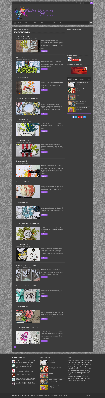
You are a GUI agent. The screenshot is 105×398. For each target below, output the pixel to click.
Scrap (27, 22)
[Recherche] (91, 3)
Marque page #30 (22, 57)
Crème (82, 367)
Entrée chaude (82, 368)
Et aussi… (50, 22)
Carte (81, 364)
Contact (61, 22)
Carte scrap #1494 (22, 307)
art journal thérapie (85, 360)
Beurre (89, 362)
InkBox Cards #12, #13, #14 (82, 101)
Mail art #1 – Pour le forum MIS (27, 99)
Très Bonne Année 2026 (81, 88)
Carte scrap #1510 (22, 182)
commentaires (82, 79)
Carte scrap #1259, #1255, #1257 (27, 327)
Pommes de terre (71, 376)
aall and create (71, 360)
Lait (87, 372)
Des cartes (28, 80)
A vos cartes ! (83, 362)
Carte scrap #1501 (22, 244)
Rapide (80, 376)
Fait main (71, 370)
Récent (69, 79)
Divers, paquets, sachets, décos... (31, 38)
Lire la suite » (44, 51)
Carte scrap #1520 (22, 140)
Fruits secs (79, 372)
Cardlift (76, 365)
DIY (85, 367)
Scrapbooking (81, 378)
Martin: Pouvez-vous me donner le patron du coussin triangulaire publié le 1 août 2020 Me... (26, 366)
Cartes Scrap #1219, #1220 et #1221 (28, 223)
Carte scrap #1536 (22, 78)
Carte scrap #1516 (22, 161)
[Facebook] (76, 3)
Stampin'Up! (72, 380)
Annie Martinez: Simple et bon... (23, 374)
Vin (84, 380)
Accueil (15, 22)
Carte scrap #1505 (22, 203)
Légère (70, 374)
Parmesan (89, 374)
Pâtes (76, 376)
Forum (79, 370)
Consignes (77, 367)
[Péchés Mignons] (35, 12)
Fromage (74, 372)
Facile (90, 369)
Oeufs (80, 374)
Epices (86, 368)
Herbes (84, 372)
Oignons (84, 374)
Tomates (81, 380)
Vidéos (20, 22)
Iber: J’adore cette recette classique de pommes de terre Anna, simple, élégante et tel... (25, 384)
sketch (88, 378)
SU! (78, 380)
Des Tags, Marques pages (29, 59)
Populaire (75, 79)
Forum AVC (83, 370)
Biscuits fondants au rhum (82, 82)
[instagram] (82, 3)
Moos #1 (78, 95)
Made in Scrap (75, 374)
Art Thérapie (35, 22)
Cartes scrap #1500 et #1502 (26, 265)
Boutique (71, 365)
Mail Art (33, 100)
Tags (88, 79)
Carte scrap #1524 (22, 119)
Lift (89, 372)
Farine (75, 370)
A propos (56, 22)
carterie (87, 364)
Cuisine (43, 22)
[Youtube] (80, 3)
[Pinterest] (79, 3)
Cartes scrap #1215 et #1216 (26, 286)
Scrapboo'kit (71, 378)
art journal (76, 360)
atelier (75, 362)
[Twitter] (77, 3)
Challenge (71, 367)
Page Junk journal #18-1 (81, 107)
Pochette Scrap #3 (22, 36)
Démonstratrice (73, 369)
